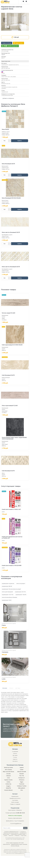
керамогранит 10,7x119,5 (7, 594)
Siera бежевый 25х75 (8, 163)
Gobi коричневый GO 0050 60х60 (12, 345)
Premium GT (21, 777)
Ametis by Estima (8, 767)
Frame (4, 625)
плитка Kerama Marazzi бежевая (9, 597)
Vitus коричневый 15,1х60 (10, 405)
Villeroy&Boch (21, 788)
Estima (8, 782)
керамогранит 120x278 (21, 594)
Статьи (15, 757)
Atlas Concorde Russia (8, 771)
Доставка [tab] (17, 688)
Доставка (15, 755)
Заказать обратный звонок (15, 818)
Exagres (8, 786)
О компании (15, 751)
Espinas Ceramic (8, 779)
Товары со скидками (15, 804)
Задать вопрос (19, 43)
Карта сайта (23, 835)
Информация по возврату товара (18, 834)
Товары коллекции (6, 43)
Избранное (19, 810)
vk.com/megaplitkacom (15, 823)
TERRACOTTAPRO (21, 786)
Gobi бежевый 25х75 (8, 375)
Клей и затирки (15, 802)
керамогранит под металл (8, 583)
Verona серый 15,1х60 (8, 313)
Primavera (21, 779)
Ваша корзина (11, 810)
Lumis (3, 679)
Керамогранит (15, 796)
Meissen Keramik (21, 771)
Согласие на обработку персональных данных (14, 832)
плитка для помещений (7, 591)
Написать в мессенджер (15, 815)
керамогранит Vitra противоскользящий (11, 589)
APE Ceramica (8, 769)
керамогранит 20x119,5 (20, 591)
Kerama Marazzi (8, 790)
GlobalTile (8, 788)
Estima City (8, 784)
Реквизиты (17, 835)
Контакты (15, 761)
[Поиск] (19, 2)
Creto (8, 777)
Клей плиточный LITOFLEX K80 (11, 565)
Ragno (21, 782)
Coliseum (8, 775)
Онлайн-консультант (12, 46)
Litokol (3, 511)
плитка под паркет (20, 583)
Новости (15, 759)
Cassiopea (5, 652)
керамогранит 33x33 (6, 600)
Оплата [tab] (11, 688)
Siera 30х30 (5, 129)
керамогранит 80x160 (7, 586)
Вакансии (11, 835)
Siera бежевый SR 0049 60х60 (11, 198)
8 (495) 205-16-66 (20, 813)
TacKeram (21, 784)
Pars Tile (21, 775)
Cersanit (8, 773)
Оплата (15, 753)
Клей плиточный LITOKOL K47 (11, 509)
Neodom (21, 773)
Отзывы (5, 835)
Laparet (3, 54)
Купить (20, 140)
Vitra (21, 790)
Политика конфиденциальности (11, 831)
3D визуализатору (18, 731)
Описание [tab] (4, 688)
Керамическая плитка (7, 623)
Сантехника (15, 800)
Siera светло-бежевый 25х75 (11, 232)
